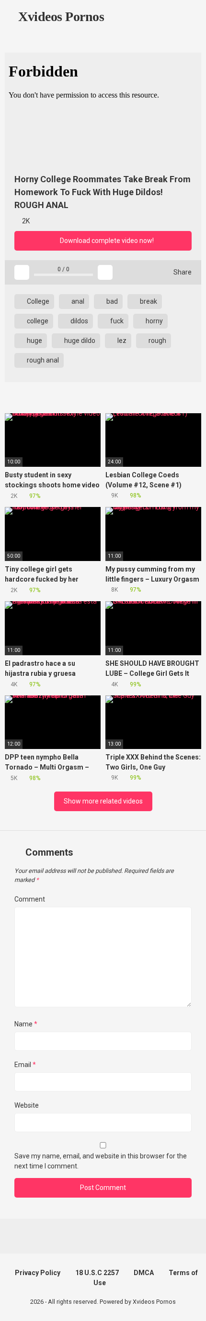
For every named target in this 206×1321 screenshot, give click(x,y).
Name (25, 1024)
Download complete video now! (106, 240)
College (37, 301)
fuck (116, 321)
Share (182, 272)
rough (156, 340)
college (36, 321)
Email (25, 1064)
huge (33, 340)
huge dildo (79, 340)
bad (111, 301)
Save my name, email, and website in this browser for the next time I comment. (100, 1161)
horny (153, 321)
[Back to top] (189, 1301)
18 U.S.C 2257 (97, 1273)
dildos (78, 321)
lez (121, 340)
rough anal (42, 360)
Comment (29, 899)
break (147, 301)
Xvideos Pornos (59, 16)
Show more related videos (103, 801)
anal (77, 301)
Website (26, 1105)
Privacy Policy (37, 1273)
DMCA (144, 1273)
